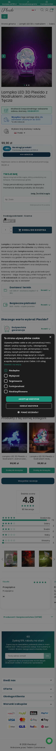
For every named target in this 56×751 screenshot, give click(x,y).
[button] (28, 412)
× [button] (50, 337)
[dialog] (28, 375)
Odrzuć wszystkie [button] (29, 406)
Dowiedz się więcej (12, 364)
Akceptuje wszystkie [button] (29, 399)
